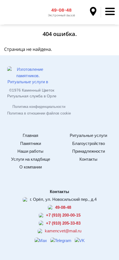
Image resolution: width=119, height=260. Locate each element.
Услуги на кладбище (30, 159)
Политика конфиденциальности (38, 107)
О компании (30, 167)
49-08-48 (61, 10)
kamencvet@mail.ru (63, 230)
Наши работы (30, 151)
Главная (30, 135)
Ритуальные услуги (88, 135)
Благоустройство (88, 143)
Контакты (88, 159)
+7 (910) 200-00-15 (63, 215)
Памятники (30, 143)
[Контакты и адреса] (95, 12)
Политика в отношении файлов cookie (39, 113)
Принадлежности (88, 151)
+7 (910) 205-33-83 (63, 223)
